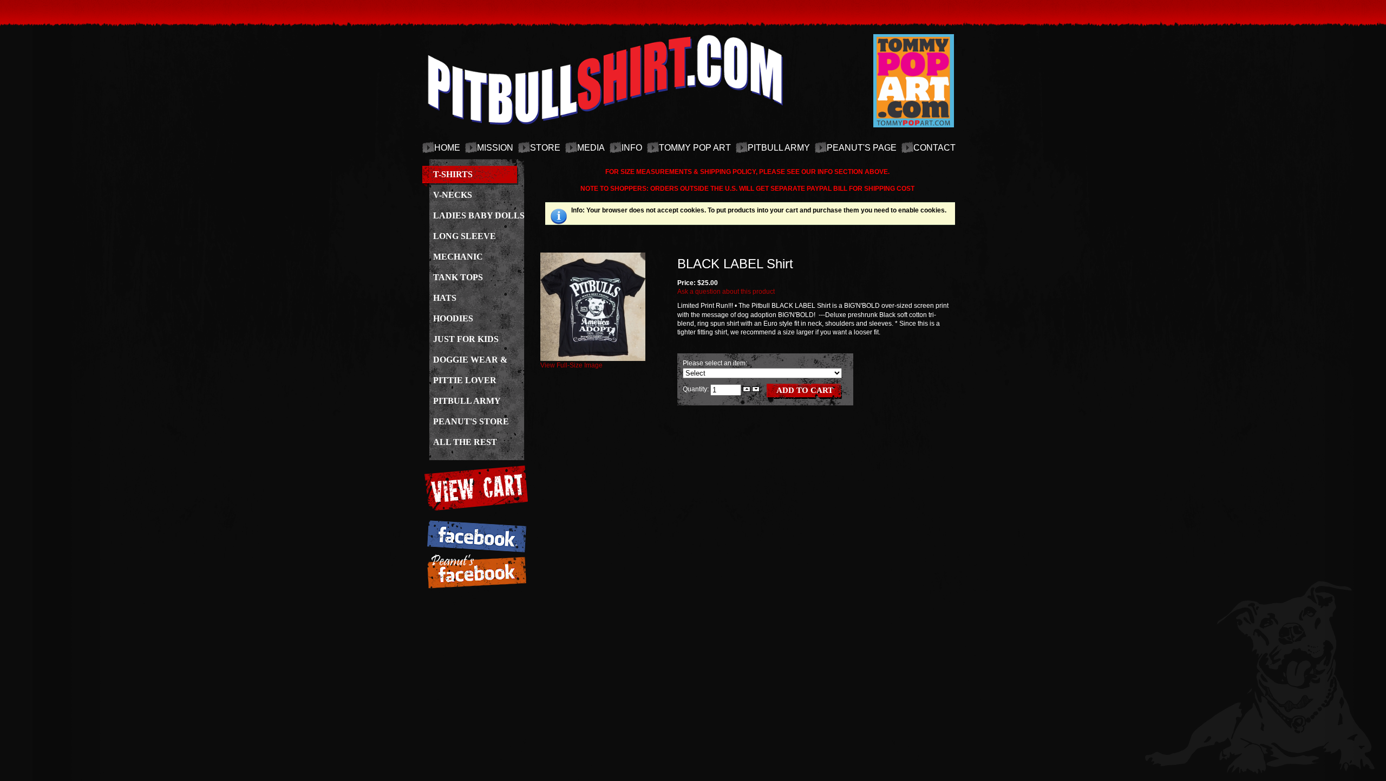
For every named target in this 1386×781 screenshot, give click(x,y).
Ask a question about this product (726, 291)
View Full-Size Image (571, 365)
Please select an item (714, 363)
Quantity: (696, 388)
